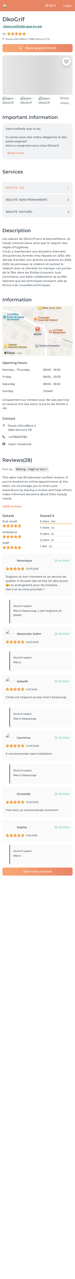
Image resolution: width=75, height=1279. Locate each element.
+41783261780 (17, 440)
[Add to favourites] (66, 61)
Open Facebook (19, 448)
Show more (15, 156)
